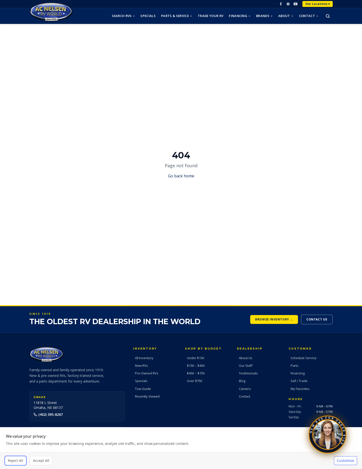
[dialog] (181, 448)
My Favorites (300, 388)
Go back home (181, 176)
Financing (238, 16)
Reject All (15, 460)
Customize (345, 460)
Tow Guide (143, 388)
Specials (148, 16)
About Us (245, 358)
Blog (242, 381)
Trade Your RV (210, 16)
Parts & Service (175, 16)
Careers (245, 388)
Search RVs (122, 16)
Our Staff (245, 365)
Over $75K (194, 381)
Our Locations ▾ (317, 4)
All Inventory (144, 358)
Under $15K (195, 358)
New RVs (141, 365)
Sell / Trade (299, 381)
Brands (262, 16)
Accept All (41, 460)
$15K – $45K (196, 365)
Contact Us (316, 319)
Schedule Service (303, 358)
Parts (294, 365)
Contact (307, 16)
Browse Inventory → (274, 319)
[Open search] (328, 16)
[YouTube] (295, 4)
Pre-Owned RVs (146, 373)
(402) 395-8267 (50, 414)
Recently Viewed (147, 396)
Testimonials (248, 373)
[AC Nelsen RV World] (51, 12)
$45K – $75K (196, 373)
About (284, 16)
